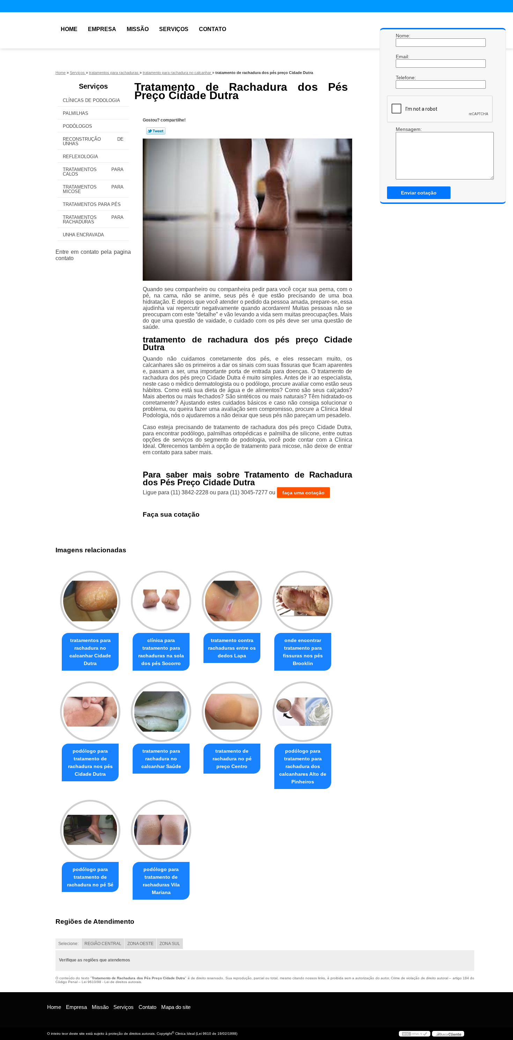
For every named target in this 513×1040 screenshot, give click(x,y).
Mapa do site (176, 1007)
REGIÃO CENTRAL (102, 943)
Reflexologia (80, 156)
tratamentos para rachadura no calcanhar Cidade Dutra (90, 651)
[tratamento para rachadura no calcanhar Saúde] (161, 711)
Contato (212, 29)
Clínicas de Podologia (91, 100)
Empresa (102, 29)
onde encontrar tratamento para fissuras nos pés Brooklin (303, 651)
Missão (138, 29)
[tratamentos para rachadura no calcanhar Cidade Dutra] (90, 601)
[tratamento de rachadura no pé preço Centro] (232, 711)
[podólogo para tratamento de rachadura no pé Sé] (90, 830)
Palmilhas (75, 113)
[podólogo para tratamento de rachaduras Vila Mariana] (161, 830)
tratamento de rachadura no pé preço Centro (232, 758)
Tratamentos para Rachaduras (93, 219)
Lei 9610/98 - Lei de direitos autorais (111, 982)
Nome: (403, 35)
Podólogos (77, 126)
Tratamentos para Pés (92, 204)
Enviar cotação (419, 193)
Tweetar (155, 130)
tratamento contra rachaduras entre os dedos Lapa (232, 647)
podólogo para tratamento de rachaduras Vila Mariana (161, 880)
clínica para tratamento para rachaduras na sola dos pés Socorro (161, 651)
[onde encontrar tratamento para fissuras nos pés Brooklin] (303, 601)
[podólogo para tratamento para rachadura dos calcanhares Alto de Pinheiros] (303, 711)
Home (69, 29)
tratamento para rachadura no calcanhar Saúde (161, 758)
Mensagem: (403, 129)
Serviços (173, 29)
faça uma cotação (303, 492)
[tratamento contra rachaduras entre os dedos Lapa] (232, 601)
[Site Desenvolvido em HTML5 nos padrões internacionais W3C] (414, 1034)
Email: (403, 56)
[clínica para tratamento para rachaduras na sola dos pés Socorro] (161, 601)
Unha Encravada (83, 234)
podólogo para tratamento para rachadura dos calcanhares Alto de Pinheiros (302, 766)
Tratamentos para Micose (93, 189)
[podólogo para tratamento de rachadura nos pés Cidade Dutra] (90, 711)
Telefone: (403, 77)
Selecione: (68, 943)
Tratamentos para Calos (93, 172)
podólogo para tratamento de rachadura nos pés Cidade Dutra (90, 762)
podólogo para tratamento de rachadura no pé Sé (90, 876)
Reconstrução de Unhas (93, 141)
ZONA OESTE (140, 943)
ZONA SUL (169, 943)
